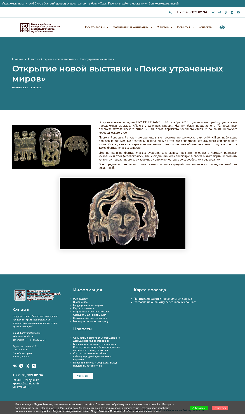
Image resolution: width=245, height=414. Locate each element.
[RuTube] (238, 12)
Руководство (80, 298)
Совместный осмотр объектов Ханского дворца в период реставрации (96, 339)
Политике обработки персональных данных (135, 411)
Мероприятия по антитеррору (91, 321)
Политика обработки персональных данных (163, 298)
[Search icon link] (170, 13)
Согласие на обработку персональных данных (165, 302)
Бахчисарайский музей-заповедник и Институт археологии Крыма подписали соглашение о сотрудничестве (96, 347)
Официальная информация (89, 314)
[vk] (213, 12)
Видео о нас (80, 301)
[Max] (232, 12)
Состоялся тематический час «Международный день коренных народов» (93, 356)
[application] (106, 27)
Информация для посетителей (91, 311)
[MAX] (34, 366)
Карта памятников (84, 308)
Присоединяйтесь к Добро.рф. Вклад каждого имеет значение (95, 364)
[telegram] (219, 12)
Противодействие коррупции (90, 318)
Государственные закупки (88, 305)
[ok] (225, 12)
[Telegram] (21, 366)
